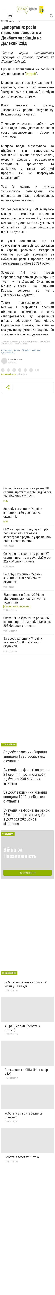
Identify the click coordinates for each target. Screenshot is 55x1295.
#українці (36, 350)
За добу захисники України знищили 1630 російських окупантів (22, 512)
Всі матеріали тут (28, 872)
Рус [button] (10, 16)
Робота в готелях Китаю (22, 1157)
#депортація (6, 350)
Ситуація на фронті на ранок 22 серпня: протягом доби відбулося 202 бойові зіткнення (26, 817)
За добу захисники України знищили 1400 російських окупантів (22, 578)
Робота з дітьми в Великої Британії (23, 1115)
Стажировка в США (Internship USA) (26, 1072)
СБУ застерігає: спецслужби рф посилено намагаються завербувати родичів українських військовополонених (27, 535)
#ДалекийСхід (7, 352)
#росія (17, 350)
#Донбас (26, 350)
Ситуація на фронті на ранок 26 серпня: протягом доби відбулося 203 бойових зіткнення (27, 622)
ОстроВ (31, 74)
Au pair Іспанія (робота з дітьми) (22, 1028)
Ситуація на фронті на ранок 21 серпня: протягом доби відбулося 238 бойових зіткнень (26, 777)
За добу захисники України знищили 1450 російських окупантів (22, 642)
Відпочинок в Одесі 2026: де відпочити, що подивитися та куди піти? (24, 598)
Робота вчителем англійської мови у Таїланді (25, 984)
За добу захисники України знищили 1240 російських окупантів (25, 796)
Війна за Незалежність (20, 852)
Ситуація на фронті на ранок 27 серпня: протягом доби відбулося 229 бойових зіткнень (27, 557)
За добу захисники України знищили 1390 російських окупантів (25, 756)
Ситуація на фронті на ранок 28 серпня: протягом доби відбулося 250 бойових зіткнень (27, 492)
